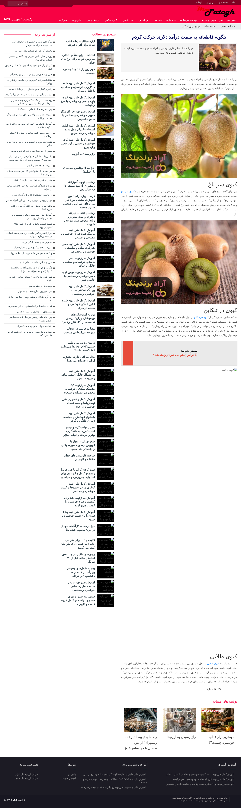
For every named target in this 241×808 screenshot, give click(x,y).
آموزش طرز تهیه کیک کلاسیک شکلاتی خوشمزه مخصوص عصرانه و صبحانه (79, 388)
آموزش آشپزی (69, 778)
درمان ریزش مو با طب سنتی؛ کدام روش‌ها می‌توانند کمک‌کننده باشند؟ (78, 346)
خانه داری (171, 20)
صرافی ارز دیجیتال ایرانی (26, 774)
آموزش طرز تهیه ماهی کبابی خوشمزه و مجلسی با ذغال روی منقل (32, 216)
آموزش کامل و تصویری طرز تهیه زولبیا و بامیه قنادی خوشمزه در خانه (78, 402)
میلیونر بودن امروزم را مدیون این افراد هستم (29, 200)
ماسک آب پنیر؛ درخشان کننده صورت (33, 50)
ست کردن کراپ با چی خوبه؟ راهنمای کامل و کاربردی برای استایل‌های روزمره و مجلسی (78, 473)
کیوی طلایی (213, 663)
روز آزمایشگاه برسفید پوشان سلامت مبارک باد (30, 299)
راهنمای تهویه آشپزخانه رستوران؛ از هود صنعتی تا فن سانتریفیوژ (140, 742)
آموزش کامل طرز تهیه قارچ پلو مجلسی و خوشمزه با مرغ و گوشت (78, 101)
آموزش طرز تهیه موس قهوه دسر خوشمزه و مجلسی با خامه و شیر (78, 276)
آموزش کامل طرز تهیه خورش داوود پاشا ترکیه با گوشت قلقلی (29, 125)
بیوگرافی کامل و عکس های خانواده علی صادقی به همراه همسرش (32, 43)
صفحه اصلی (209, 26)
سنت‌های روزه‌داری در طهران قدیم (34, 311)
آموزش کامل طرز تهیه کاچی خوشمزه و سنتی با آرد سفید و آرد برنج (78, 143)
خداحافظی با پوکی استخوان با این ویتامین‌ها (30, 306)
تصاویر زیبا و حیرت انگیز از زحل (36, 242)
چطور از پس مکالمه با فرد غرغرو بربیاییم (31, 150)
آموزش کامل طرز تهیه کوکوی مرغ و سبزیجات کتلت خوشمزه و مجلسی (78, 487)
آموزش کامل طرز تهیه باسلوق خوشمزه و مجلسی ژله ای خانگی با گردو (79, 417)
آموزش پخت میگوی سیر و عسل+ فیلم (33, 247)
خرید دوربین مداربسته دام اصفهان (35, 291)
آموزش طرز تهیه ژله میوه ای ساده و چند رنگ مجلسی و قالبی (29, 116)
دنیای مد (159, 20)
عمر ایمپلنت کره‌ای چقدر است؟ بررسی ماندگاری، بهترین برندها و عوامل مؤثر (79, 431)
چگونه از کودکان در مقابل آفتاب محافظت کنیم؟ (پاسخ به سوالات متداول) (31, 269)
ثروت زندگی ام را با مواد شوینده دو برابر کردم (28, 94)
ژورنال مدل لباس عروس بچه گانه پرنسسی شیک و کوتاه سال (30, 58)
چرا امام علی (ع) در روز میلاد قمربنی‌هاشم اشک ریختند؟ (30, 319)
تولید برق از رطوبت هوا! (40, 285)
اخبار (221, 20)
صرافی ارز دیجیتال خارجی (26, 778)
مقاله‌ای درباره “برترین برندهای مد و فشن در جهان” (29, 82)
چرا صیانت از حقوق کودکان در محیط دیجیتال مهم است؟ (29, 173)
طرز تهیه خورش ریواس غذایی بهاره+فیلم (31, 74)
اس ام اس (143, 20)
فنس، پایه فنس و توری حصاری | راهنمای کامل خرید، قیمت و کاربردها (78, 600)
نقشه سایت (222, 2)
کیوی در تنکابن (201, 317)
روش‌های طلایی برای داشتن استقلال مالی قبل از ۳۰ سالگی (78, 558)
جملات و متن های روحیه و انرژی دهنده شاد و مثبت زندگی (30, 333)
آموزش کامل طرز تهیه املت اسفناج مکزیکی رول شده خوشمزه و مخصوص (78, 129)
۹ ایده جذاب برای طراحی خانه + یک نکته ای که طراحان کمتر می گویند (78, 543)
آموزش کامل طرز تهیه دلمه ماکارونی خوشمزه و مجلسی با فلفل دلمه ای (78, 87)
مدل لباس (128, 20)
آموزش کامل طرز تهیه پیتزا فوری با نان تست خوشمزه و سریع (78, 515)
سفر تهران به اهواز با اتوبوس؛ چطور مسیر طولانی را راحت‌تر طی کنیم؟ (78, 445)
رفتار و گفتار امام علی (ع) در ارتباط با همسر (30, 89)
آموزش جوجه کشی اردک (39, 165)
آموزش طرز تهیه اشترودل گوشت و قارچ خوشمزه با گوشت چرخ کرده (79, 501)
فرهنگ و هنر (93, 20)
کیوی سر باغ (127, 191)
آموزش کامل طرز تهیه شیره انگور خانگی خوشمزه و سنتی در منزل (78, 304)
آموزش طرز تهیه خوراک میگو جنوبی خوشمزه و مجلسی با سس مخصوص (78, 115)
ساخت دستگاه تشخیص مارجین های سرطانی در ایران (29, 187)
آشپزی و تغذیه (209, 20)
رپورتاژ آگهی (187, 26)
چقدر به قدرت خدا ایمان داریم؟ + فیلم (33, 180)
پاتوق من (231, 20)
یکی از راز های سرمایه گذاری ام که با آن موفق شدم (28, 67)
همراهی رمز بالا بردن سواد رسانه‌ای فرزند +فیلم (30, 278)
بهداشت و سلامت (188, 20)
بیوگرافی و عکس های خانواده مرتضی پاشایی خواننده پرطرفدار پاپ (29, 235)
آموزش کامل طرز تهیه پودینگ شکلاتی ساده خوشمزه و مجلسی (82, 290)
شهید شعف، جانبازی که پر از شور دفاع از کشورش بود (31, 225)
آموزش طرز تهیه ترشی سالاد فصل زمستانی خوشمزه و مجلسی (81, 586)
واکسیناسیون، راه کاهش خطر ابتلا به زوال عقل (31, 255)
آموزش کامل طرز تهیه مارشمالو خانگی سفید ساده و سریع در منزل (78, 374)
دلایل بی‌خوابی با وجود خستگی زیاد (34, 326)
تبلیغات (199, 2)
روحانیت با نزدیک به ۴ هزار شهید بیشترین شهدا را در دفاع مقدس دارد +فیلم (31, 102)
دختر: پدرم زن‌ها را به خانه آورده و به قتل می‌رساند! (31, 207)
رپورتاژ (210, 2)
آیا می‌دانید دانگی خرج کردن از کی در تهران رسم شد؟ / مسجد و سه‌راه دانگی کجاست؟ (30, 158)
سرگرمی (62, 20)
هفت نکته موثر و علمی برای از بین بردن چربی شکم (29, 143)
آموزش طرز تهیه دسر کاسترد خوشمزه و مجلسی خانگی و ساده (79, 261)
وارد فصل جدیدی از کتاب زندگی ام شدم (32, 194)
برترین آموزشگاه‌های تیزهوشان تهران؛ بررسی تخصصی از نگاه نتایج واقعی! (78, 318)
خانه (233, 2)
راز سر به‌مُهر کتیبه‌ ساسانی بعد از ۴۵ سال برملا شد (31, 134)
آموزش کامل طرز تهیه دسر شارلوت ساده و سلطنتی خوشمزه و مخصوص (79, 247)
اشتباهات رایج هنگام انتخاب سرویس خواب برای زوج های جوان (78, 58)
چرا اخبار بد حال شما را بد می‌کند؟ (35, 109)
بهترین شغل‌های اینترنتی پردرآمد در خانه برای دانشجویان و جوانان (80, 572)
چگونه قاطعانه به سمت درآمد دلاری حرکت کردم (179, 36)
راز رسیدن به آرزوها (181, 737)
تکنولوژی (77, 20)
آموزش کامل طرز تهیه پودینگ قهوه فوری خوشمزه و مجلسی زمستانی (77, 233)
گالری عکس (111, 20)
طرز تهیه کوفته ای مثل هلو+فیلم (36, 262)
